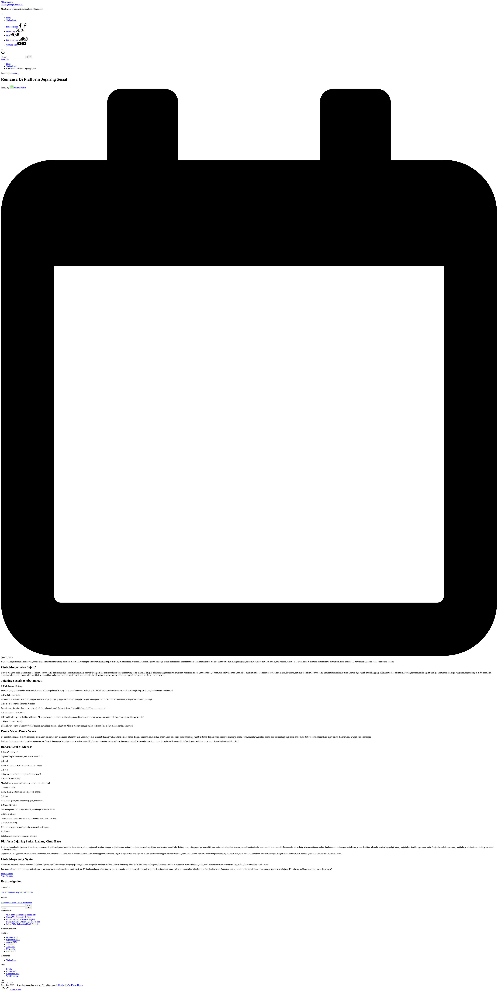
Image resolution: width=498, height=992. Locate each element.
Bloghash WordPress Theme (70, 985)
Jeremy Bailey (7, 873)
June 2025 (10, 947)
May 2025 (10, 949)
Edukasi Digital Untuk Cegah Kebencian (23, 922)
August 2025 (11, 942)
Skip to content (7, 2)
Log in (9, 969)
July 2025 (10, 944)
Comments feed (12, 974)
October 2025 (12, 937)
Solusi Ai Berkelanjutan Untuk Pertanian (23, 924)
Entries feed (11, 971)
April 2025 (10, 951)
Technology (13, 73)
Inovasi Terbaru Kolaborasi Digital (20, 919)
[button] (27, 57)
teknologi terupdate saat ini (12, 4)
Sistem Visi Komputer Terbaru (18, 917)
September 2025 (13, 940)
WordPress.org (12, 976)
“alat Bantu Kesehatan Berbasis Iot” (21, 915)
